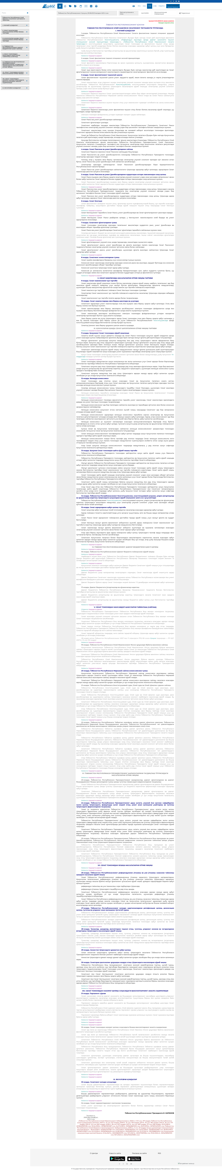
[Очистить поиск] (27, 13)
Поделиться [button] (185, 13)
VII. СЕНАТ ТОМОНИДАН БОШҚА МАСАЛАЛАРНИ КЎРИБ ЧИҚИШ (13, 73)
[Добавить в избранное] (65, 6)
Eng (144, 6)
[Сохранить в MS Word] (91, 6)
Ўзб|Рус (162, 6)
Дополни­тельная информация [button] (160, 13)
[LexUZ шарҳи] (75, 6)
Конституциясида (161, 320)
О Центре (94, 1153)
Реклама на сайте (139, 1153)
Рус (139, 6)
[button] (15, 19)
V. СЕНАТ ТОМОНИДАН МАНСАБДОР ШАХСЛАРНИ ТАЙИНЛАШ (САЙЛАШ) (11, 55)
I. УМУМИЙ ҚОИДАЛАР (10, 25)
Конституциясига (112, 40)
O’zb (154, 6)
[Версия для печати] (96, 6)
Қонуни (153, 638)
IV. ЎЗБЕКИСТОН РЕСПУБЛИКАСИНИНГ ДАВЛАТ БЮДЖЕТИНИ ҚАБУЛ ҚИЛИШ (13, 47)
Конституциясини (123, 85)
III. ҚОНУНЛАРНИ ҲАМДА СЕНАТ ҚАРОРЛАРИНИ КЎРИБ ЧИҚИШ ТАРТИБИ (13, 40)
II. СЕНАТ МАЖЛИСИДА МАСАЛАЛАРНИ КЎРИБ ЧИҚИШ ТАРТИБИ (13, 32)
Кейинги (84, 56)
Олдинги (84, 609)
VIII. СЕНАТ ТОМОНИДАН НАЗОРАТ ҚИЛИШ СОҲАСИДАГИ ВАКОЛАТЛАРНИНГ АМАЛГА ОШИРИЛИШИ (13, 81)
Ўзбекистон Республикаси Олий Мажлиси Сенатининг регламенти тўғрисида (14, 19)
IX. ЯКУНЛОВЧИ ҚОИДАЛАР (12, 88)
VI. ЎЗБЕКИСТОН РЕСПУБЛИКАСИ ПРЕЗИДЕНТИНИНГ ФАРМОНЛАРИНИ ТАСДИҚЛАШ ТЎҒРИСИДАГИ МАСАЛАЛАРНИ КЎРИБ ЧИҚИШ (13, 64)
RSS (159, 1153)
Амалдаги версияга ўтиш (166, 22)
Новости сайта (115, 1153)
